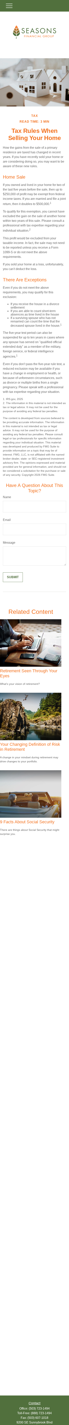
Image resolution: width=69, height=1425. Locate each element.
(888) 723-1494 (41, 1413)
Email (7, 519)
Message (9, 542)
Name (7, 497)
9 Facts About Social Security (27, 821)
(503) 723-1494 (39, 1408)
